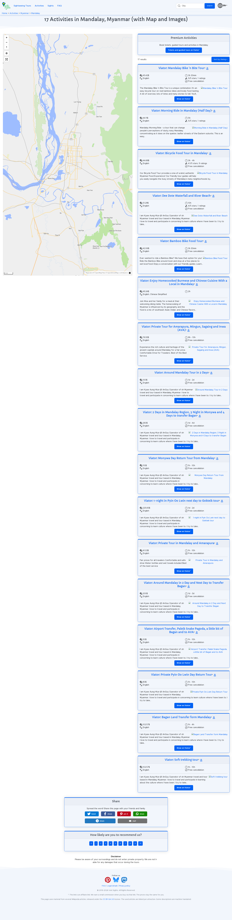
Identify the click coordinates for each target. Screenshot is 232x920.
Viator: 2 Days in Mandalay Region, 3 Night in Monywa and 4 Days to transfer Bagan (183, 414)
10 (140, 843)
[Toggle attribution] (129, 272)
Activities (39, 6)
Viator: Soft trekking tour (181, 759)
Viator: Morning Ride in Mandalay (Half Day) (181, 110)
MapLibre (89, 273)
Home (4, 13)
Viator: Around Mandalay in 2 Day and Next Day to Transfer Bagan (184, 584)
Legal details (112, 886)
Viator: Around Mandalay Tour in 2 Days (181, 372)
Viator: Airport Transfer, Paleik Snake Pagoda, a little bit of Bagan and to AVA (183, 630)
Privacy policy (124, 886)
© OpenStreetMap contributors (117, 273)
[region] (67, 155)
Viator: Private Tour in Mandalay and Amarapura (181, 543)
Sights (51, 6)
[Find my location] (6, 53)
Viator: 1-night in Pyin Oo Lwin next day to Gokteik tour (181, 500)
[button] (92, 813)
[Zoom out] (6, 42)
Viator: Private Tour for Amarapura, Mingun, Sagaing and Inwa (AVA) (184, 328)
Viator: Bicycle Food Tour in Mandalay (181, 153)
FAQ (59, 6)
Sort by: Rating (220, 59)
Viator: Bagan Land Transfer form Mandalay (181, 717)
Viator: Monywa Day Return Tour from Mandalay (181, 458)
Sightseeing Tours (22, 6)
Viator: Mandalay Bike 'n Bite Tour (181, 68)
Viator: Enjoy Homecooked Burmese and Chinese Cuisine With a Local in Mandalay (183, 282)
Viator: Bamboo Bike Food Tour (181, 241)
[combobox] (190, 6)
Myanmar (24, 13)
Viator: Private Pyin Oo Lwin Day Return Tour (181, 674)
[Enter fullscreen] (6, 59)
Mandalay (35, 13)
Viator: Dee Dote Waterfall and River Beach (181, 195)
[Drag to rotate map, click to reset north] (6, 47)
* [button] (184, 99)
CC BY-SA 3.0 (108, 899)
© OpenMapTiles (99, 273)
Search (210, 6)
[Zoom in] (6, 37)
